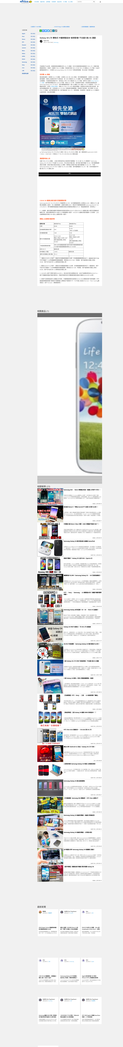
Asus (23, 36)
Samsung (24, 62)
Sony (23, 65)
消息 (32, 33)
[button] (100, 2)
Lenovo (24, 47)
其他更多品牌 (25, 73)
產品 (34, 33)
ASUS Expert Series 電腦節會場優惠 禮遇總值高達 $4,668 (47, 928)
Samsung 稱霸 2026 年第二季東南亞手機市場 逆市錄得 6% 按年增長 (48, 1016)
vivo (23, 67)
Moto (23, 50)
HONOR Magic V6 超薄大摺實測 (62, 26)
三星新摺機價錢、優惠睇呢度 (88, 26)
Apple (23, 33)
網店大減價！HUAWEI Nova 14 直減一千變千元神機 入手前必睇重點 (69, 928)
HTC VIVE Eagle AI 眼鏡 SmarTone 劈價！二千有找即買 (91, 1016)
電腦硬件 (50, 913)
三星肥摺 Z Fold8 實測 (35, 26)
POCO (23, 59)
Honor (23, 39)
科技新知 (93, 1000)
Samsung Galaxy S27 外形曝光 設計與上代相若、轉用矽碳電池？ (69, 976)
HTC (23, 42)
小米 (23, 70)
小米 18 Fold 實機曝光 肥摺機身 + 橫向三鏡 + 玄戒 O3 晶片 (48, 976)
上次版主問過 (54, 86)
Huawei (24, 45)
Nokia (23, 53)
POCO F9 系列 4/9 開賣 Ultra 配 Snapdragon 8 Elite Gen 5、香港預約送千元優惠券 (91, 928)
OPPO (23, 56)
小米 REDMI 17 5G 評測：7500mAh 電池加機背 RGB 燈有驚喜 (69, 1016)
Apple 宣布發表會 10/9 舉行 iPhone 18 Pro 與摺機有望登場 (90, 976)
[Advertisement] (70, 54)
